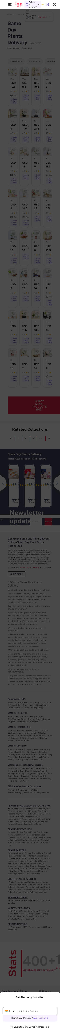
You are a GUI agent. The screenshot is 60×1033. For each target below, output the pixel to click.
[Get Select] (42, 4)
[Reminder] (47, 4)
